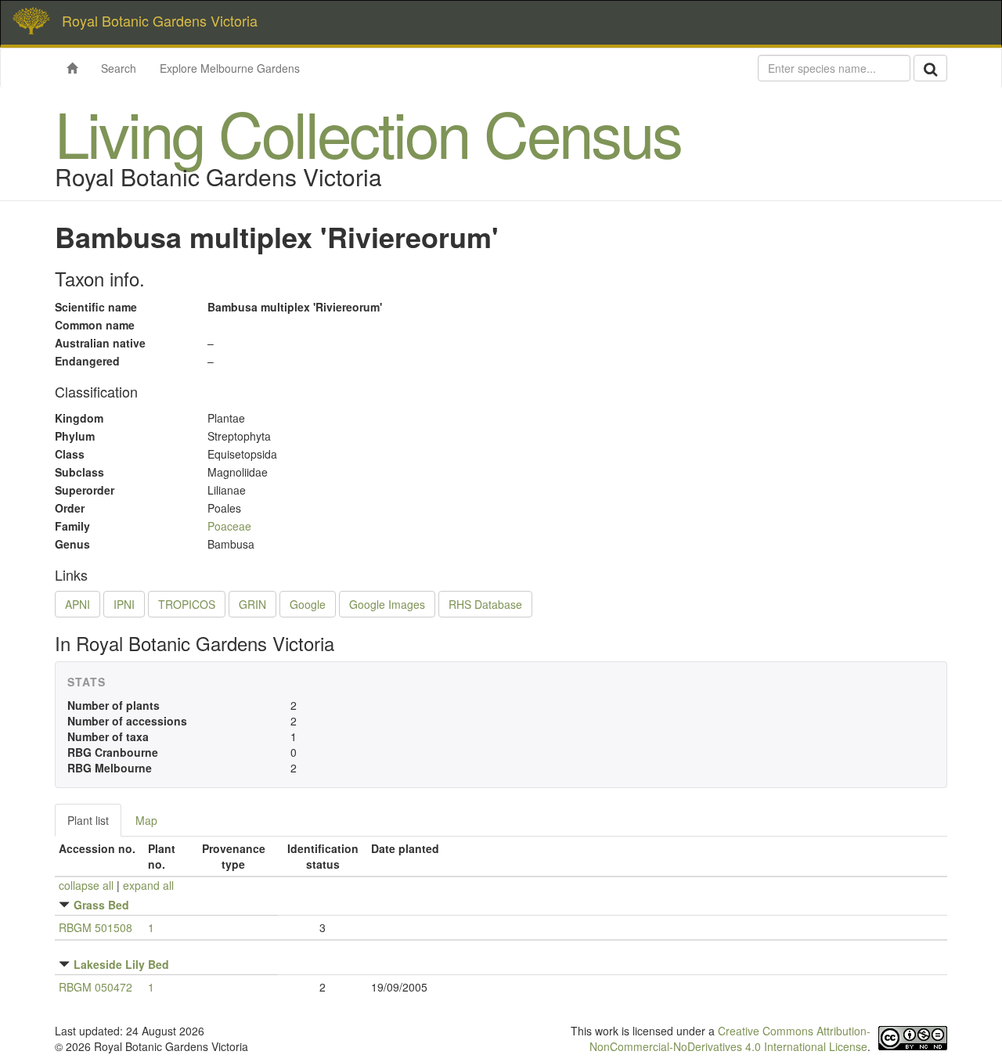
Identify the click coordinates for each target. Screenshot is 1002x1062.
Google (308, 604)
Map (146, 820)
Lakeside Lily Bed (121, 964)
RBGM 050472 (95, 987)
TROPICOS (186, 604)
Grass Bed (101, 905)
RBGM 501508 (95, 927)
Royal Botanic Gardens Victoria (160, 20)
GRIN (252, 604)
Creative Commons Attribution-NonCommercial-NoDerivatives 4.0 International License (729, 1038)
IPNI (124, 604)
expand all (148, 885)
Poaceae (229, 526)
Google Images (387, 604)
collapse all (86, 885)
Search (118, 68)
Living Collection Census (368, 132)
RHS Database (485, 604)
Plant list (88, 820)
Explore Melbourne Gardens (230, 68)
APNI (77, 604)
